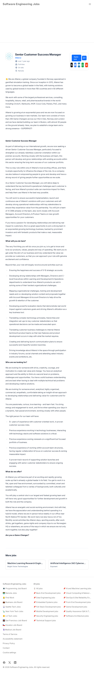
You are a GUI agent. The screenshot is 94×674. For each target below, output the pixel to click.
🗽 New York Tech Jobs (13, 611)
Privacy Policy (9, 643)
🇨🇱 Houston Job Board (12, 625)
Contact (6, 648)
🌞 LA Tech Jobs (10, 616)
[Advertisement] (47, 25)
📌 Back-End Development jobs (47, 593)
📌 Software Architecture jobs (76, 616)
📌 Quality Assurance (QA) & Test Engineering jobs (77, 611)
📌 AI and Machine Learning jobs (77, 588)
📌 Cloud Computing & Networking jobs (77, 593)
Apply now (76, 58)
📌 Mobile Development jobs (45, 611)
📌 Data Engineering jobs (44, 597)
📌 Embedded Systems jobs (45, 602)
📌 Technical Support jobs (44, 620)
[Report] (84, 58)
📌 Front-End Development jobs (77, 602)
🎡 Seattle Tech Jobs (12, 607)
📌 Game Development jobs (75, 607)
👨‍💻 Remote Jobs (10, 593)
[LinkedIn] (79, 65)
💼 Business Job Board (12, 602)
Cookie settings (9, 652)
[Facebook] (75, 65)
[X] (71, 65)
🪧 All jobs (38, 588)
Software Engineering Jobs (21, 4)
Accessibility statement (12, 639)
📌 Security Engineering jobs (45, 616)
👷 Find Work (8, 597)
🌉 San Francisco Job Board (15, 620)
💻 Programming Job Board (15, 588)
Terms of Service (10, 634)
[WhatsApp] (83, 65)
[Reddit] (86, 65)
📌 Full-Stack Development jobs (47, 607)
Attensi (18, 58)
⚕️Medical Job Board (12, 629)
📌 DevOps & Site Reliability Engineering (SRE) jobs (77, 597)
